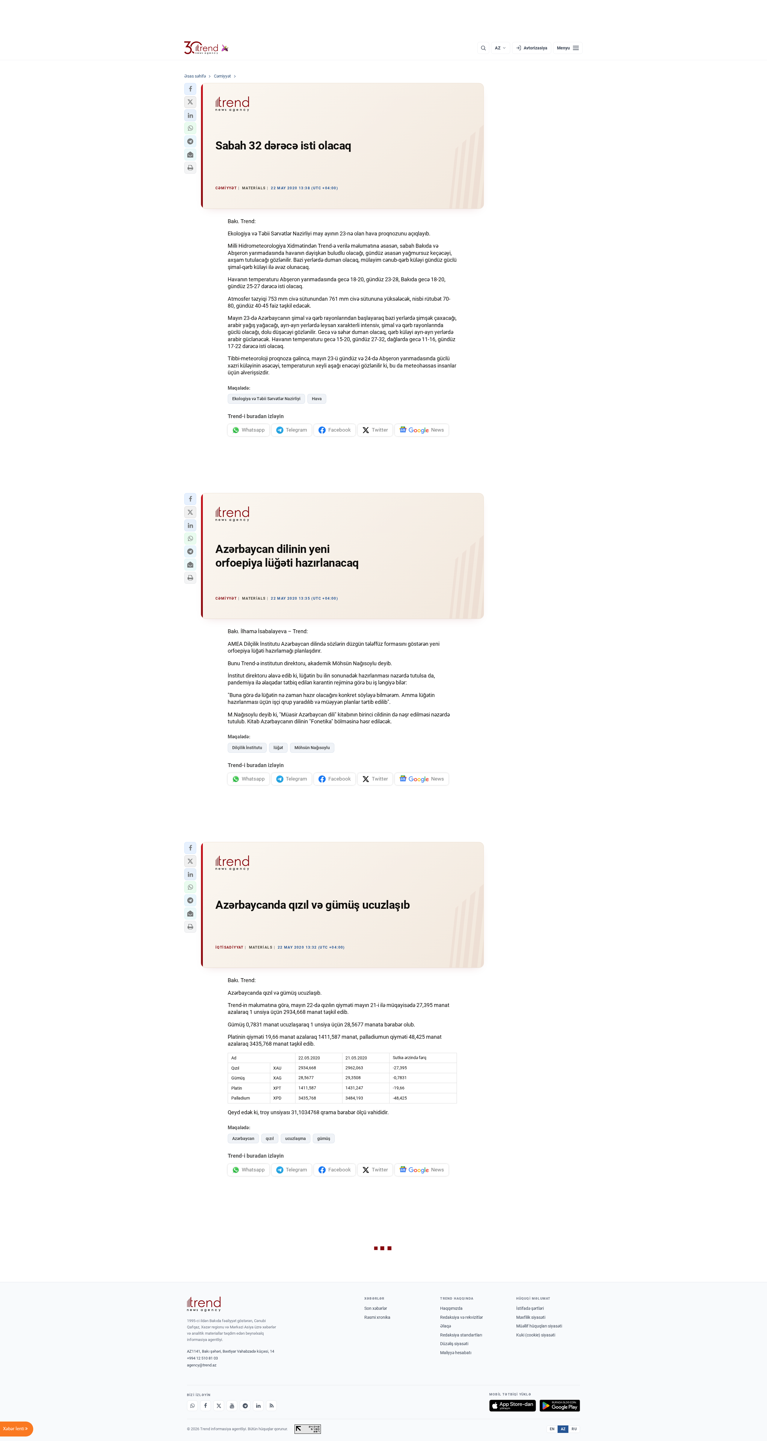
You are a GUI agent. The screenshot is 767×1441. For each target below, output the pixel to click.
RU (574, 1429)
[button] (190, 89)
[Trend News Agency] (204, 1304)
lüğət (278, 747)
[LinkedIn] (258, 1405)
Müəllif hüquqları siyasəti (539, 1326)
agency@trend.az (201, 1365)
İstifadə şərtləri (530, 1308)
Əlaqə (445, 1326)
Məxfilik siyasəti (530, 1317)
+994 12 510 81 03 (202, 1358)
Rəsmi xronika (377, 1317)
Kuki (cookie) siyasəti (535, 1335)
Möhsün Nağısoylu (312, 747)
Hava (317, 398)
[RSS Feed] (271, 1405)
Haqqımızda (451, 1308)
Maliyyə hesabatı (455, 1352)
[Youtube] (232, 1405)
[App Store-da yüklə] (512, 1406)
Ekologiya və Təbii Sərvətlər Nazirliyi (266, 398)
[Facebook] (205, 1405)
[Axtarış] (483, 48)
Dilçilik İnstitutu (247, 747)
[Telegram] (245, 1405)
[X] (218, 1405)
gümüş (323, 1138)
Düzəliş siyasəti (454, 1343)
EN (552, 1429)
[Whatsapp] (192, 1405)
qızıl (270, 1138)
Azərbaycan (243, 1138)
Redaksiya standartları (461, 1335)
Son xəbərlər (375, 1308)
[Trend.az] (206, 48)
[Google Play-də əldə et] (560, 1406)
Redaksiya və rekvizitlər (461, 1317)
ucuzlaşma (295, 1138)
